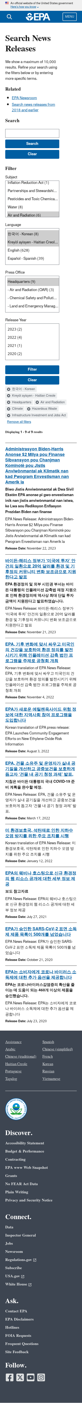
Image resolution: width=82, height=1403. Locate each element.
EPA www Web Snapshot (26, 1167)
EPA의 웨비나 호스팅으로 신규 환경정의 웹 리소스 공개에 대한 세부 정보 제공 (40, 879)
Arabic (10, 1049)
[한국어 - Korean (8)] (33, 234)
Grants (11, 1175)
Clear (32, 380)
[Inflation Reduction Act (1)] (33, 183)
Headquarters (21, 402)
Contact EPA (16, 1311)
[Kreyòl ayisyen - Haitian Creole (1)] (33, 242)
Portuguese (13, 1071)
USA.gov (12, 1276)
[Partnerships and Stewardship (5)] (33, 191)
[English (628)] (33, 251)
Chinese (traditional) (20, 1057)
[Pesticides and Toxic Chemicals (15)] (33, 199)
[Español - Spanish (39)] (33, 259)
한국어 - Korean (23, 389)
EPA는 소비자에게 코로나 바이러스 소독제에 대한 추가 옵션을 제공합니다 (40, 975)
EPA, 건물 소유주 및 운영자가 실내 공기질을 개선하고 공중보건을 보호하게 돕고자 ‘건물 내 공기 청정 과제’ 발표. (40, 769)
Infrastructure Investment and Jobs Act (38, 415)
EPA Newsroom (24, 98)
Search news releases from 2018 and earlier (33, 107)
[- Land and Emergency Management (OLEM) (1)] (33, 306)
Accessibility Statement (24, 1143)
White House (16, 1284)
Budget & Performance (24, 1151)
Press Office (15, 272)
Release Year (15, 320)
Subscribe (13, 1268)
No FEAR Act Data (21, 1184)
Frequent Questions (21, 1343)
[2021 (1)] (33, 346)
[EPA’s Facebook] (9, 1377)
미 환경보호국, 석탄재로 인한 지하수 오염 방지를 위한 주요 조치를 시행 (39, 833)
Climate (17, 409)
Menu (69, 16)
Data (9, 1227)
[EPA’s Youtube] (30, 1377)
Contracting (15, 1159)
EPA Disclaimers (19, 1319)
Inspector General (20, 1235)
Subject (11, 177)
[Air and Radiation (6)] (33, 215)
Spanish (48, 1042)
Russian (48, 1071)
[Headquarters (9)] (33, 282)
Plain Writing (16, 1192)
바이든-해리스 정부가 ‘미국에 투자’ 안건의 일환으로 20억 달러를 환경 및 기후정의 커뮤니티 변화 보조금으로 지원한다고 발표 (40, 569)
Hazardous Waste (44, 409)
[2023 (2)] (33, 329)
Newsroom (14, 1251)
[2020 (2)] (33, 354)
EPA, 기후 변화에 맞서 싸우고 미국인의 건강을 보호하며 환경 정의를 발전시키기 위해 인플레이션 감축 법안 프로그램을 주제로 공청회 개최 (39, 652)
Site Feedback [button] (17, 1352)
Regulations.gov (18, 1259)
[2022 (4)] (33, 338)
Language (13, 224)
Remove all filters (19, 422)
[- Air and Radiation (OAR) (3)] (33, 290)
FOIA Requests (18, 1335)
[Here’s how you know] (41, 5)
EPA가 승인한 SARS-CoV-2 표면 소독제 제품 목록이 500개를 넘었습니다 (41, 932)
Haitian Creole (16, 1064)
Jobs (9, 1243)
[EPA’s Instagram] (41, 1377)
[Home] (38, 17)
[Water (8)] (33, 207)
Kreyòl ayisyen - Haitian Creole (33, 396)
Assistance (13, 1042)
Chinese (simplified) (57, 1049)
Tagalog (11, 1079)
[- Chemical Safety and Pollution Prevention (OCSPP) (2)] (33, 298)
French (47, 1057)
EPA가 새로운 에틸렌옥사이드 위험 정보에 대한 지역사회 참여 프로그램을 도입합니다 (40, 715)
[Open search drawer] (9, 17)
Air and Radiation (52, 402)
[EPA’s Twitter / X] (20, 1377)
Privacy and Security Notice (28, 1200)
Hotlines (12, 1327)
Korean (47, 1064)
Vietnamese (51, 1079)
